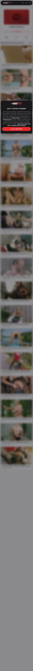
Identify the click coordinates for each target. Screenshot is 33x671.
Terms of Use (7, 119)
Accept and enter (16, 129)
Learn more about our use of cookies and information (19, 124)
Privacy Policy (15, 118)
